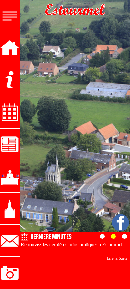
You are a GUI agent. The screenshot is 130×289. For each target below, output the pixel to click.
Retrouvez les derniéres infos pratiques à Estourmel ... (74, 244)
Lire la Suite (117, 258)
